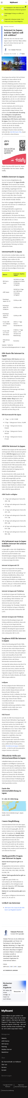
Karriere (4, 1067)
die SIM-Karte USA (15, 132)
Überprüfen (17, 991)
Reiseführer (5, 1052)
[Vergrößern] (24, 138)
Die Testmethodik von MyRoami (11, 1062)
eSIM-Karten (5, 1041)
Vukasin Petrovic (16, 50)
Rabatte (4, 1038)
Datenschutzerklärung (8, 1090)
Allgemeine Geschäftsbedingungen (21, 1085)
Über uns (4, 1064)
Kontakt (4, 1070)
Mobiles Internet (7, 1049)
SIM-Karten (5, 1044)
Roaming (4, 1046)
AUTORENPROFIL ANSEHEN (10, 970)
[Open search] (26, 2)
